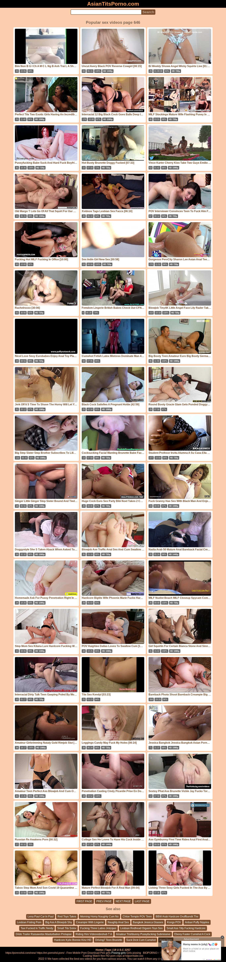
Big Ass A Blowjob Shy (58, 922)
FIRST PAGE (84, 901)
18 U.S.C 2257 (122, 949)
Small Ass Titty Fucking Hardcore (186, 928)
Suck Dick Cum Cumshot (141, 940)
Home (99, 949)
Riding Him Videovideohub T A (94, 934)
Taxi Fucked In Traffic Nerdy (37, 928)
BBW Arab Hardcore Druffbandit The (177, 916)
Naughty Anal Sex (118, 922)
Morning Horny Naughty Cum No (99, 916)
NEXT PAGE (123, 901)
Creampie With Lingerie (90, 922)
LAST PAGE (142, 901)
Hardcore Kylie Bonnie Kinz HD (72, 940)
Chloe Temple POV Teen (137, 916)
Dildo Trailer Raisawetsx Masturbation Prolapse (44, 934)
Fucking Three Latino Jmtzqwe (98, 928)
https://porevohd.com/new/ (20, 952)
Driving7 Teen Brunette (108, 940)
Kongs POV (174, 922)
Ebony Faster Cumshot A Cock (192, 934)
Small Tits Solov (66, 928)
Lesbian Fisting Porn (29, 922)
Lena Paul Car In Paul (41, 916)
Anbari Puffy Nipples (197, 922)
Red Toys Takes (67, 916)
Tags (108, 949)
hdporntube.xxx (134, 955)
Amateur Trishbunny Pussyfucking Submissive (143, 934)
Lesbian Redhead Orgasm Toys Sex (141, 928)
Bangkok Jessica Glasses (148, 922)
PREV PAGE (104, 901)
